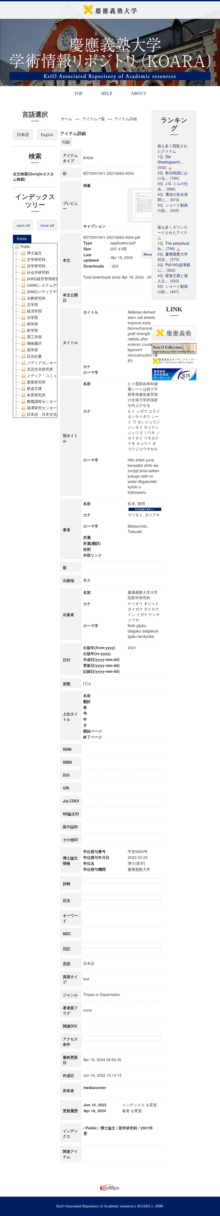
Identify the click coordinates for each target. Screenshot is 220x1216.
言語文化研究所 (40, 369)
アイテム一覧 (93, 118)
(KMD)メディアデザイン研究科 (53, 292)
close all (47, 225)
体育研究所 (36, 395)
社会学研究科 (38, 272)
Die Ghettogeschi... (170, 159)
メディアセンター (42, 363)
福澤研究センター (42, 408)
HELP (106, 93)
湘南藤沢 (34, 343)
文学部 (32, 305)
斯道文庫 (34, 388)
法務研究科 (36, 298)
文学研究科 (36, 259)
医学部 (32, 330)
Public (22, 239)
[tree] (35, 330)
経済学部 (34, 311)
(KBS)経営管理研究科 (45, 279)
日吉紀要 (34, 356)
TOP (78, 93)
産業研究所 (36, 382)
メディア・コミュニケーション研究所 (59, 376)
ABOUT (138, 93)
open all (23, 225)
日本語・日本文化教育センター (53, 414)
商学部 (32, 324)
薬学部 (32, 350)
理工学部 (34, 337)
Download (151, 254)
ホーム (66, 118)
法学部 (32, 317)
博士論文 (34, 253)
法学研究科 (36, 266)
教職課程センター (42, 401)
